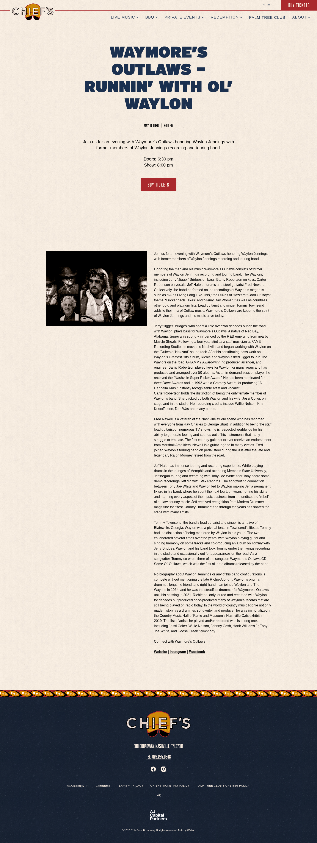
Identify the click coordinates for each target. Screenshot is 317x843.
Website (160, 652)
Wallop (191, 830)
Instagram (178, 652)
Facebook (197, 652)
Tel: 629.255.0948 (158, 756)
